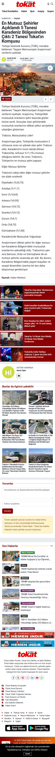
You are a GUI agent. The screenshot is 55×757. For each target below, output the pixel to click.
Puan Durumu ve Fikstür (15, 697)
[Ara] (52, 4)
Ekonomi (25, 578)
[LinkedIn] (32, 678)
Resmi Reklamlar (28, 715)
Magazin (7, 721)
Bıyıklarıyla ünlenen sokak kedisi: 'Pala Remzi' (36, 570)
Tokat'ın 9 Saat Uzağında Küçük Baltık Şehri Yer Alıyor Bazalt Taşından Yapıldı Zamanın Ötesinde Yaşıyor (40, 467)
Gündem (7, 718)
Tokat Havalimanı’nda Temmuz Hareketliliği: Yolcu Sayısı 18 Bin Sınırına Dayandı (35, 596)
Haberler (6, 18)
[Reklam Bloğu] (27, 635)
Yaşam (50, 11)
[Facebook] (13, 678)
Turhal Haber (44, 715)
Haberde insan (10, 715)
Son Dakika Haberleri (14, 702)
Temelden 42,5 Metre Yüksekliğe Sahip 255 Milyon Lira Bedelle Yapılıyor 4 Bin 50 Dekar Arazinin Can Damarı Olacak (14, 410)
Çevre (24, 565)
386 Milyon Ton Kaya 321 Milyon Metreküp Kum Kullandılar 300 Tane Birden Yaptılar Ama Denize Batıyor (13, 438)
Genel (40, 713)
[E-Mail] (19, 376)
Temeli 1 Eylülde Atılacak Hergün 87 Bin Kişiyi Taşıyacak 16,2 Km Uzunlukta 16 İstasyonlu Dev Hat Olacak (40, 409)
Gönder (7, 511)
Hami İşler (21, 370)
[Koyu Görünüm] (49, 4)
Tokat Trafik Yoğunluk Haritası (18, 694)
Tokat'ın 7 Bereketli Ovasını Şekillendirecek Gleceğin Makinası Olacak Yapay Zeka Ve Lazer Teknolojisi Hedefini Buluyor (14, 468)
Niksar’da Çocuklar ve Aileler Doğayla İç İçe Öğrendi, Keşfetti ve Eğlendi (35, 558)
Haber (24, 11)
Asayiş (41, 11)
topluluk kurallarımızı (27, 520)
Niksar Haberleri (28, 553)
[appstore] (16, 728)
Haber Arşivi (10, 705)
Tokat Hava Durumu (13, 688)
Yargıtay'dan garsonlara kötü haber (35, 583)
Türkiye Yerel (18, 713)
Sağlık (18, 721)
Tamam (27, 754)
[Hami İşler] (8, 372)
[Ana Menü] (3, 4)
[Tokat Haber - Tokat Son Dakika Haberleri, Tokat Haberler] (25, 3)
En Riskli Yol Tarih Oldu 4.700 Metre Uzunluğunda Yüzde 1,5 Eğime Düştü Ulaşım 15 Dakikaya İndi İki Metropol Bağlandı (40, 439)
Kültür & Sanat (32, 718)
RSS (7, 743)
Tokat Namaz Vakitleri (14, 691)
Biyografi (46, 718)
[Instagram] (27, 678)
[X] (18, 678)
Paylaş (8, 99)
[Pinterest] (23, 678)
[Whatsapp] (42, 678)
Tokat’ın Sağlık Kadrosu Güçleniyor (35, 608)
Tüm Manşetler (11, 700)
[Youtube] (37, 678)
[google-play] (39, 728)
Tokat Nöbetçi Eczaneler (15, 685)
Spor (32, 11)
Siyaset (18, 718)
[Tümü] (51, 546)
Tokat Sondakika (10, 11)
